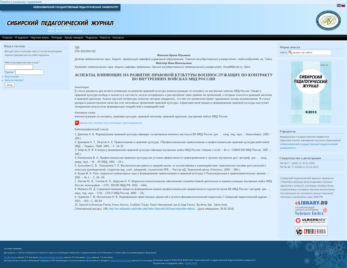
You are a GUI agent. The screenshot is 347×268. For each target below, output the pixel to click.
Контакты (118, 37)
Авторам (57, 37)
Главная (7, 37)
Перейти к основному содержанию (21, 1)
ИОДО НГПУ (191, 263)
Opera (89, 257)
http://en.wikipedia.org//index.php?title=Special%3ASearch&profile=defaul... (153, 208)
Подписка (91, 37)
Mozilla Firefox (10, 257)
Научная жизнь (40, 37)
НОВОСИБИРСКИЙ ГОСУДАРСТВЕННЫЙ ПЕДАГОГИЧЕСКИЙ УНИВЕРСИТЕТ (75, 7)
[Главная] (328, 29)
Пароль (10, 72)
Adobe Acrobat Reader (120, 260)
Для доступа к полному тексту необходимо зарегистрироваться (111, 123)
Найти (284, 52)
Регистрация (12, 76)
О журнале (21, 37)
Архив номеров (74, 37)
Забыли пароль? (14, 80)
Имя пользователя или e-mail (22, 62)
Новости (105, 37)
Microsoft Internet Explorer (51, 257)
